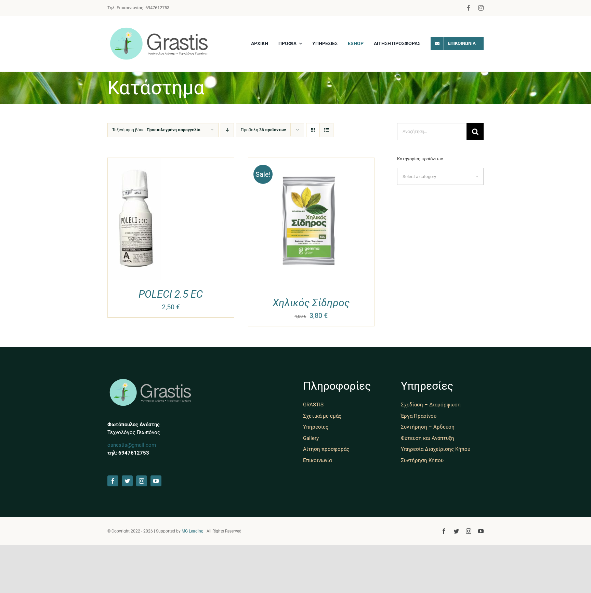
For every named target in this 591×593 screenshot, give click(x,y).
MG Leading (192, 531)
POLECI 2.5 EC (171, 294)
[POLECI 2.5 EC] (134, 163)
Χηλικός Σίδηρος (311, 303)
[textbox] (440, 176)
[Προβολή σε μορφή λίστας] (326, 130)
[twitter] (127, 480)
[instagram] (481, 8)
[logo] (158, 29)
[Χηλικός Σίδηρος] (311, 163)
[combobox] (440, 176)
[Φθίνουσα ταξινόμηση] (227, 130)
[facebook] (468, 8)
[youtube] (155, 480)
